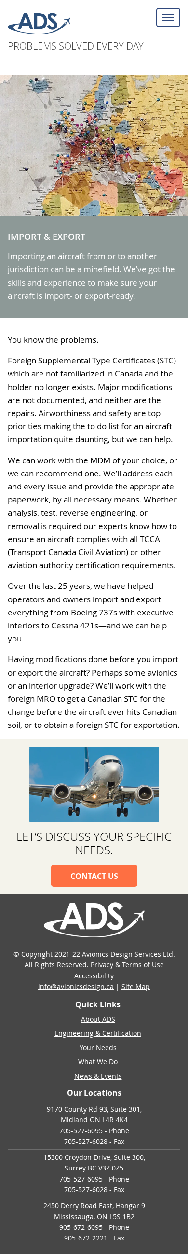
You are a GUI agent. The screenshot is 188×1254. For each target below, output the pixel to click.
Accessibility (94, 975)
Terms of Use (143, 964)
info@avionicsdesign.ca (76, 986)
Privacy (102, 964)
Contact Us (94, 876)
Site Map (135, 986)
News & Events (98, 1076)
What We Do (98, 1061)
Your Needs (98, 1047)
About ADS (98, 1019)
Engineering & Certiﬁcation (97, 1033)
